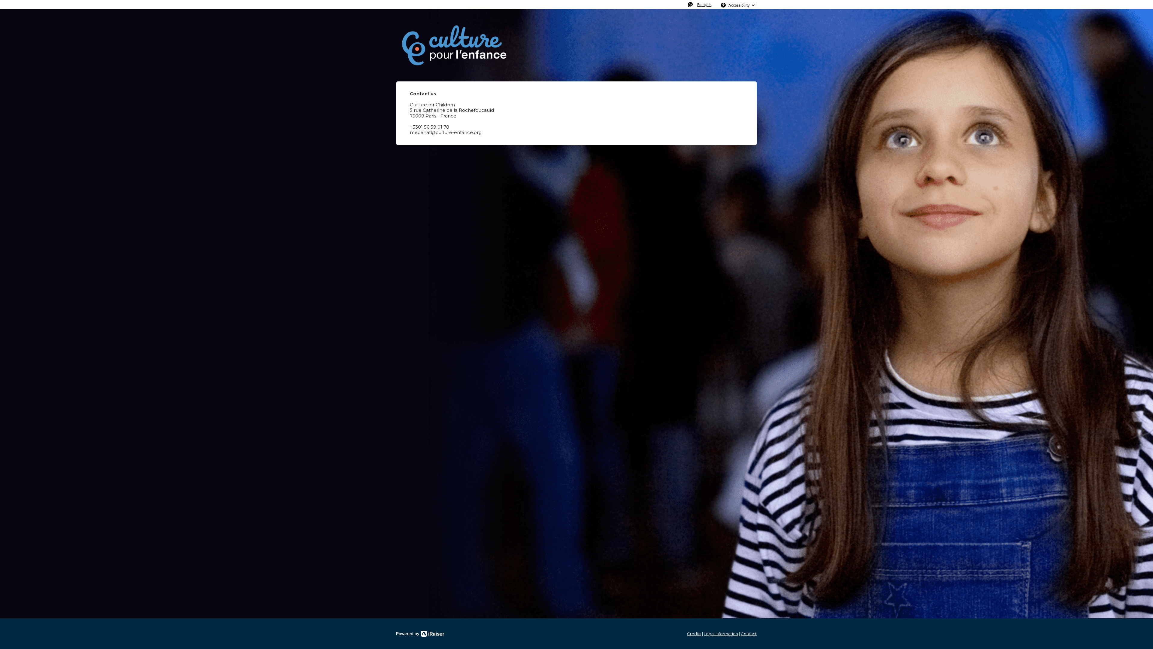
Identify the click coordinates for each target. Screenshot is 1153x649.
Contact (749, 633)
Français (704, 4)
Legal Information (721, 633)
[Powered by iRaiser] (420, 633)
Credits (694, 633)
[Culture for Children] (453, 45)
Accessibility (738, 5)
